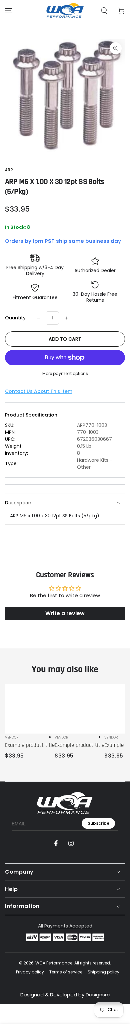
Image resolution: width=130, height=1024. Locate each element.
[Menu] (8, 10)
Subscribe (98, 823)
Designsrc (98, 994)
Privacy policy (30, 972)
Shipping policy (103, 972)
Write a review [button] (65, 613)
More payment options (65, 373)
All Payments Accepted (65, 926)
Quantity (15, 317)
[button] (104, 10)
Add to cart (65, 339)
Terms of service (65, 972)
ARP (9, 170)
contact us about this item (38, 391)
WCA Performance (53, 963)
